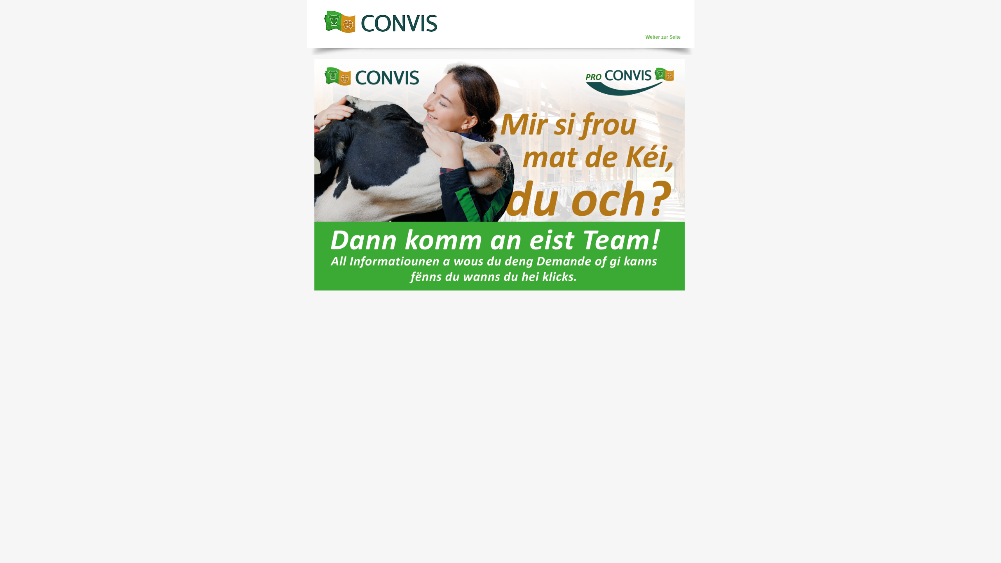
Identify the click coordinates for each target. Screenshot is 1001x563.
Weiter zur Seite (663, 37)
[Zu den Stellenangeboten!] (499, 289)
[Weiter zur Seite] (380, 21)
